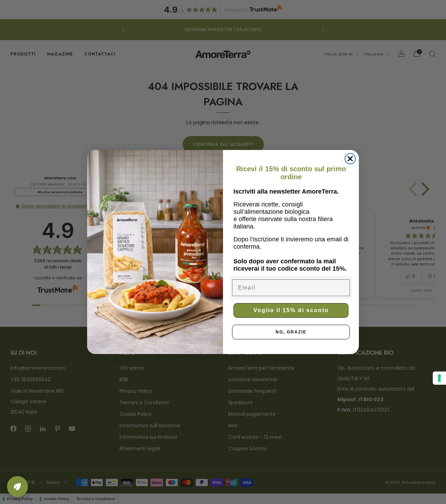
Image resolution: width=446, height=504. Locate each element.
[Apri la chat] (17, 486)
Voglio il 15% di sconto (291, 310)
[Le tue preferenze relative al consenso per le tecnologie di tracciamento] (439, 378)
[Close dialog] (350, 158)
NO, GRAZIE (291, 332)
